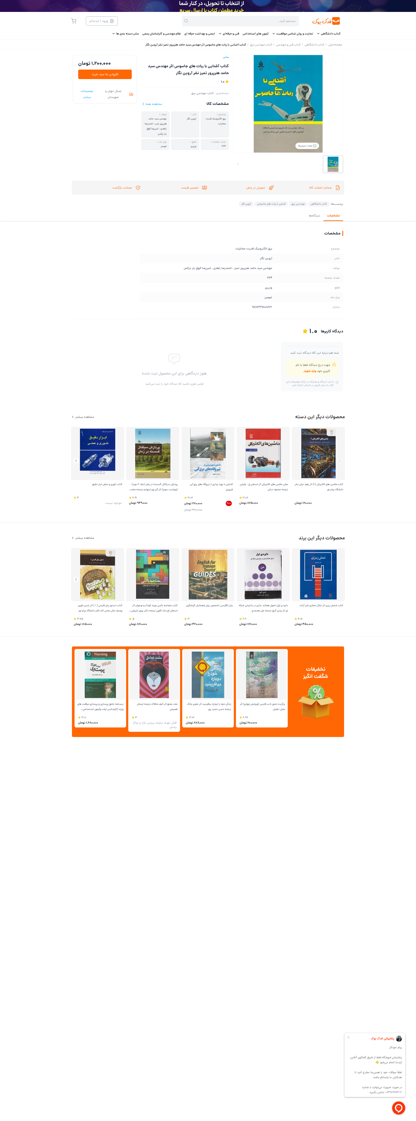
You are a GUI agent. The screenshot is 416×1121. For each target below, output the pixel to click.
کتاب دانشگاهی (319, 204)
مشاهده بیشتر (84, 417)
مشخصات (333, 215)
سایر (226, 57)
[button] (76, 461)
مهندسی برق (298, 204)
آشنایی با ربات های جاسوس (271, 204)
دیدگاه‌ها (314, 215)
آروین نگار (246, 204)
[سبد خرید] (73, 21)
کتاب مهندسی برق (202, 93)
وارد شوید (310, 371)
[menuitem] (329, 33)
